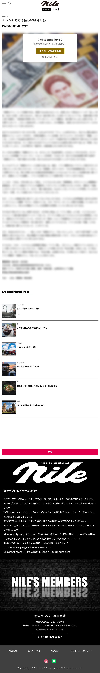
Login (55, 9)
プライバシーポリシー (80, 650)
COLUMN (5, 16)
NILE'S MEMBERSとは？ (50, 637)
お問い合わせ (34, 650)
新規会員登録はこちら (50, 57)
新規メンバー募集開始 (50, 616)
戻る (50, 452)
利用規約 (55, 650)
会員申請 (46, 9)
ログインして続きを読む (50, 50)
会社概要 (13, 650)
